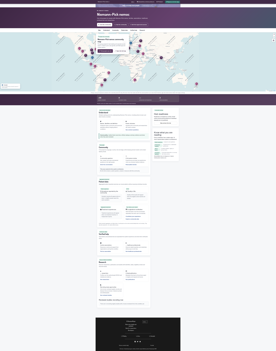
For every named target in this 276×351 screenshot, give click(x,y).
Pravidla (152, 345)
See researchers (104, 279)
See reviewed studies (106, 295)
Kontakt (153, 336)
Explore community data (132, 219)
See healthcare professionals (134, 251)
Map (99, 30)
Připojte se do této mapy (173, 2)
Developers (131, 330)
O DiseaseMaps (130, 321)
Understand (106, 30)
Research (142, 30)
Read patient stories (131, 164)
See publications (130, 279)
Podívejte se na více (148, 5)
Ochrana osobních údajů (124, 345)
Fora (138, 336)
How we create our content (131, 325)
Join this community (105, 24)
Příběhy (124, 336)
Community (115, 30)
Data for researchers (131, 328)
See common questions (132, 130)
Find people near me (106, 51)
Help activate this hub (165, 123)
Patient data (124, 30)
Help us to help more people (130, 5)
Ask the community (121, 24)
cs (145, 322)
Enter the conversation (106, 164)
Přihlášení (160, 2)
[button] (103, 2)
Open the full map (121, 51)
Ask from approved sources (139, 24)
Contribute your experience (133, 216)
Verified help (133, 30)
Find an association (105, 251)
